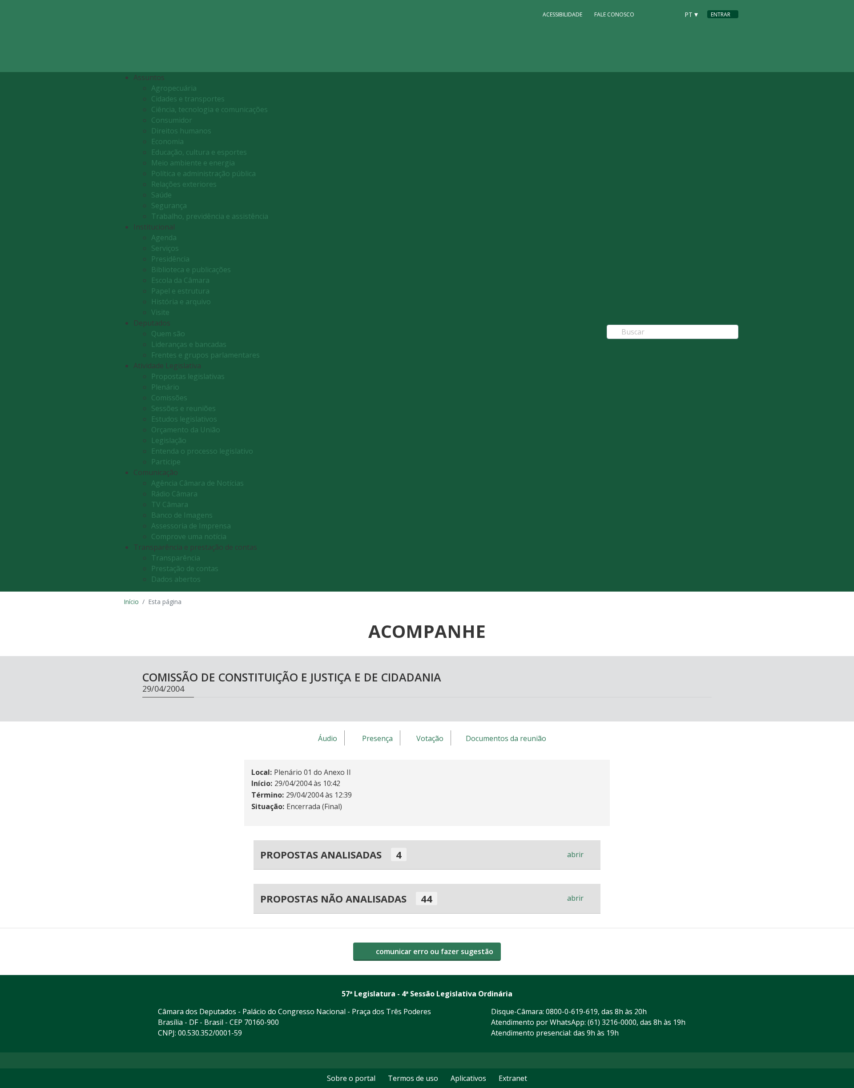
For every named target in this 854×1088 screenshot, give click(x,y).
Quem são (168, 333)
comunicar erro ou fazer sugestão (433, 951)
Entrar (720, 14)
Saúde (161, 195)
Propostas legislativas (188, 376)
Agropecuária (174, 88)
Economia (167, 141)
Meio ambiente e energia (193, 163)
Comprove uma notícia (188, 536)
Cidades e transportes (188, 99)
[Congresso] (652, 13)
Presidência (170, 259)
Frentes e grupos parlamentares (205, 355)
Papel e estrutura (180, 291)
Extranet (513, 1078)
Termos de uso (413, 1078)
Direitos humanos (181, 131)
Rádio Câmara (174, 494)
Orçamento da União (185, 430)
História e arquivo (181, 301)
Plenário (165, 387)
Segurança (169, 205)
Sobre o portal (351, 1078)
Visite (160, 312)
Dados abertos (176, 579)
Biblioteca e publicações (191, 269)
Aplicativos (468, 1078)
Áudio (327, 738)
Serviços (165, 248)
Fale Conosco (614, 14)
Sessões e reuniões (183, 408)
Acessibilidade (562, 14)
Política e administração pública (203, 173)
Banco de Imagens (182, 515)
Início (131, 601)
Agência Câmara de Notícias (197, 483)
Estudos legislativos (184, 419)
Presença (377, 738)
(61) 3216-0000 (612, 1022)
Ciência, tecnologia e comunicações (209, 109)
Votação (429, 738)
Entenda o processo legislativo (202, 451)
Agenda (164, 237)
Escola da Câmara (180, 280)
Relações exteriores (184, 184)
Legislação (168, 440)
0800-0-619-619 (572, 1011)
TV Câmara (169, 504)
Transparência (175, 558)
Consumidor (171, 120)
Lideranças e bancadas (188, 344)
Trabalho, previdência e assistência (209, 216)
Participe (166, 462)
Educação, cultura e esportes (199, 152)
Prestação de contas (184, 568)
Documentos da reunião (506, 738)
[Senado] (669, 13)
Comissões (169, 398)
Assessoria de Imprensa (191, 526)
